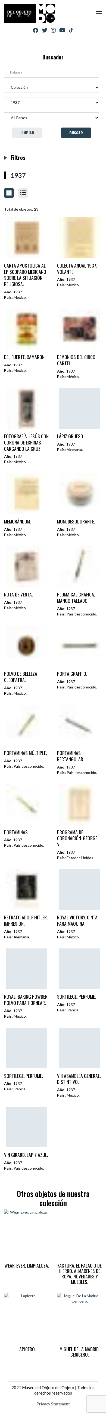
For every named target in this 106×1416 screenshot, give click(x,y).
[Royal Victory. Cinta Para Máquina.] (79, 889)
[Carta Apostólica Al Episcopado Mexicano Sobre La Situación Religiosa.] (26, 237)
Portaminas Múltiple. (25, 752)
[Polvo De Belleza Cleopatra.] (26, 646)
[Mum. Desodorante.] (79, 493)
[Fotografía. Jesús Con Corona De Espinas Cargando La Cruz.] (26, 408)
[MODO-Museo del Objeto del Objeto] (29, 13)
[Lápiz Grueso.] (79, 408)
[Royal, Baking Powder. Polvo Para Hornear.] (26, 968)
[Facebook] (35, 30)
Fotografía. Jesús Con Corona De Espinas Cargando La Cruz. (26, 442)
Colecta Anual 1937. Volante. (77, 268)
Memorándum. (17, 521)
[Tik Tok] (71, 30)
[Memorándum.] (26, 493)
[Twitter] (44, 30)
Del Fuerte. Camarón (24, 356)
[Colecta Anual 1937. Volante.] (79, 237)
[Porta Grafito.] (79, 646)
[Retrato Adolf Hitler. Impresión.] (26, 889)
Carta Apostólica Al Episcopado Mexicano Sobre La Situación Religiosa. (25, 275)
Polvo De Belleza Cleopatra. (20, 676)
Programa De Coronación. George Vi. (77, 838)
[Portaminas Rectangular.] (79, 725)
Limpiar (27, 132)
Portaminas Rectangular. (70, 756)
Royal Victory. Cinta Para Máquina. (77, 920)
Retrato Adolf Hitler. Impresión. (26, 920)
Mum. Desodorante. (76, 521)
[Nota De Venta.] (26, 566)
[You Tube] (62, 30)
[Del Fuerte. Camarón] (26, 329)
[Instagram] (53, 30)
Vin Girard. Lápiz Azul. (26, 1154)
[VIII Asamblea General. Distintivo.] (79, 1048)
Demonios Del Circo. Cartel (76, 360)
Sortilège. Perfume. (76, 996)
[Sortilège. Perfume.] (79, 968)
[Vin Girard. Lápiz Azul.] (26, 1127)
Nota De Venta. (18, 594)
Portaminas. (16, 832)
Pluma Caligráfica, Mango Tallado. (76, 597)
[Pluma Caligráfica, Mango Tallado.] (79, 566)
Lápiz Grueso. (70, 436)
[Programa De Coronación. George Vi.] (79, 804)
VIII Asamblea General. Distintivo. (79, 1078)
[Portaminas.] (26, 804)
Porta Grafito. (72, 673)
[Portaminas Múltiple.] (26, 725)
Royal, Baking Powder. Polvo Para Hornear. (26, 999)
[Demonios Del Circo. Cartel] (79, 329)
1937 (18, 175)
